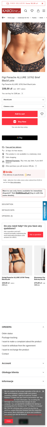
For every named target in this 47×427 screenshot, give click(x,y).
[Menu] (44, 11)
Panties (34, 17)
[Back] (4, 18)
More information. (15, 182)
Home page (11, 17)
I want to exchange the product (15, 350)
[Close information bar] (42, 3)
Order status (7, 333)
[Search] (26, 11)
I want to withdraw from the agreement (18, 346)
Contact (5, 354)
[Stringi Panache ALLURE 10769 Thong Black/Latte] (17, 260)
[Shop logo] (11, 10)
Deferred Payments (13, 161)
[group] (23, 55)
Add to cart (20, 114)
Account (6, 363)
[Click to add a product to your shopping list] (42, 114)
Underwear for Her (23, 17)
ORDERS (7, 327)
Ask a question (35, 235)
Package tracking (9, 338)
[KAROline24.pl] (23, 193)
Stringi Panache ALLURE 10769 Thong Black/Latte (15, 278)
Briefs (41, 17)
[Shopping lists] (32, 11)
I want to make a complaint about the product (21, 341)
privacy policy (9, 400)
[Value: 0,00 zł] (38, 11)
